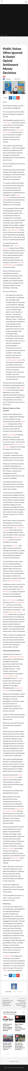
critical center (7, 123)
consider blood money (13, 230)
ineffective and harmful (13, 580)
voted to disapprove (9, 676)
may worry (15, 546)
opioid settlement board (16, 657)
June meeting (11, 435)
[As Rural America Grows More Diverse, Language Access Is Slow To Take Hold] (8, 1019)
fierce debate (10, 848)
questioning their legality (14, 360)
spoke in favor (15, 858)
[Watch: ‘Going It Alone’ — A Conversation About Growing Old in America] (20, 1019)
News (4, 76)
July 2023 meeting (11, 600)
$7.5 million (19, 678)
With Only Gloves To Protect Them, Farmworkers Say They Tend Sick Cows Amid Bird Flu (21, 1004)
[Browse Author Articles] (14, 986)
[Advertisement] (14, 19)
